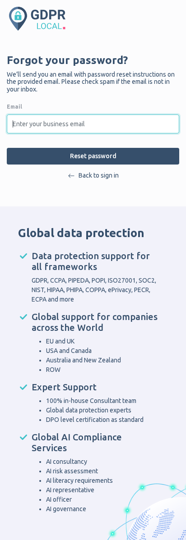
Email (14, 107)
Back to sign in (99, 175)
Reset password (93, 156)
